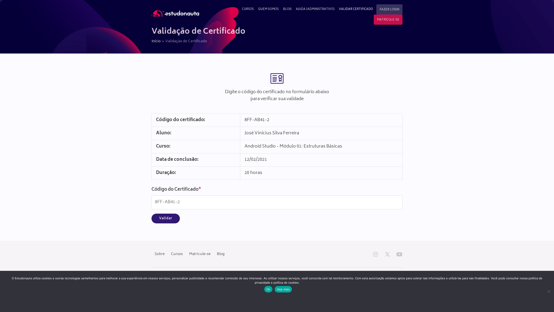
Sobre (160, 254)
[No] (548, 291)
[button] (375, 254)
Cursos (177, 254)
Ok (268, 289)
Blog (220, 254)
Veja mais (283, 289)
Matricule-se (200, 254)
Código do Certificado (176, 189)
